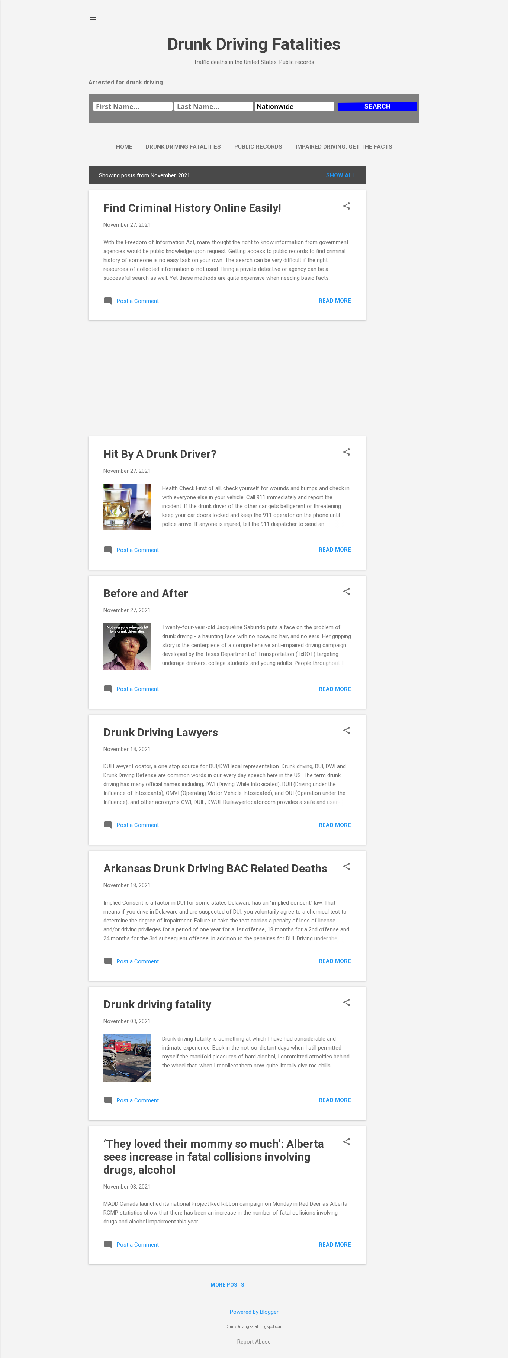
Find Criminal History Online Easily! (192, 207)
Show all (341, 175)
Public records (258, 146)
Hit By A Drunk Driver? (159, 453)
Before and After (145, 593)
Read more (335, 300)
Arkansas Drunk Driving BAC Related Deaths (215, 868)
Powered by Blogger (254, 1312)
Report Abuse (254, 1341)
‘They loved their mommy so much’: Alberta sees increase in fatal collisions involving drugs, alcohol (213, 1156)
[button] (346, 206)
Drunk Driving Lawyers (160, 732)
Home (124, 146)
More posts (227, 1285)
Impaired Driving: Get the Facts (344, 146)
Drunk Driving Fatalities (254, 44)
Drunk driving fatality (157, 1004)
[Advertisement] (395, 277)
